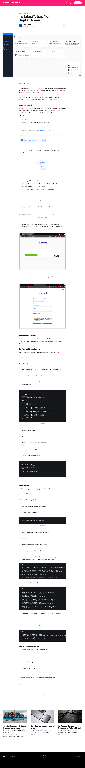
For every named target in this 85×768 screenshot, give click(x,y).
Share (64, 25)
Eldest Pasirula (27, 24)
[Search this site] (67, 3)
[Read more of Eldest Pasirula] (20, 25)
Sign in (71, 3)
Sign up (44, 757)
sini (50, 113)
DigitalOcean (22, 99)
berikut (60, 90)
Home (25, 3)
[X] (43, 755)
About (30, 3)
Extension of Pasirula (12, 2)
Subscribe (77, 3)
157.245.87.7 (27, 363)
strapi (20, 13)
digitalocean (36, 92)
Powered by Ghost (78, 756)
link (59, 352)
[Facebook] (45, 755)
